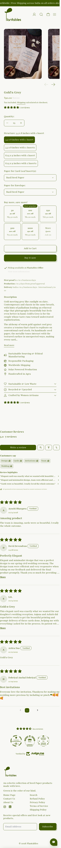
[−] (7, 123)
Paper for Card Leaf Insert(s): (20, 171)
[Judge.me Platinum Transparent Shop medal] (16, 740)
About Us (8, 802)
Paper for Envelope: (15, 185)
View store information (19, 271)
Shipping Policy (38, 809)
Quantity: (9, 116)
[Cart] (48, 14)
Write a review (18, 447)
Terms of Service (39, 806)
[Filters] (48, 447)
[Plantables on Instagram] (4, 806)
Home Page (9, 795)
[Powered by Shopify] (34, 14)
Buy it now (30, 257)
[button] (41, 14)
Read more (9, 345)
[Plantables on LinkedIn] (10, 806)
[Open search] (40, 447)
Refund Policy (37, 798)
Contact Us (9, 798)
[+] (21, 123)
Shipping (21, 102)
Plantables (32, 843)
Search (33, 795)
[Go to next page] (38, 710)
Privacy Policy (37, 802)
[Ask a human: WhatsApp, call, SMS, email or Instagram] (53, 842)
